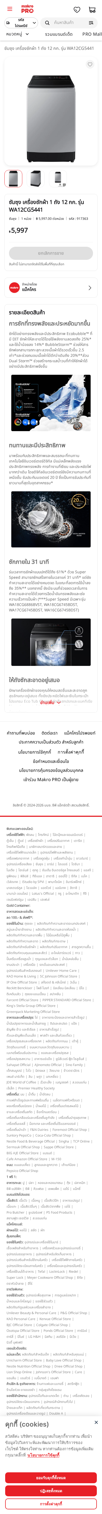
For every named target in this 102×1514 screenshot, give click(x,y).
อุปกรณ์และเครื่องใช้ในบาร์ (41, 1242)
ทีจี (84, 893)
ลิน (30, 1076)
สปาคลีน (55, 994)
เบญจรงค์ (61, 1082)
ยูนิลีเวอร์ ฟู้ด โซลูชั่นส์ (70, 1058)
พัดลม (30, 834)
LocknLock (57, 1271)
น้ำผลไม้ (41, 1106)
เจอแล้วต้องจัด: (17, 1348)
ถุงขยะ (28, 923)
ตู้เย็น (10, 840)
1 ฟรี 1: (12, 1176)
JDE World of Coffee (21, 1082)
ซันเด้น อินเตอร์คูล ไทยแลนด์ (60, 870)
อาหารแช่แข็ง (43, 1058)
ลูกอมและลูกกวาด (45, 1164)
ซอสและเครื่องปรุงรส (55, 1052)
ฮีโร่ (30, 1283)
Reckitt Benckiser (19, 988)
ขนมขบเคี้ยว (22, 1164)
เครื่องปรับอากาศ (58, 840)
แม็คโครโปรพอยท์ (79, 733)
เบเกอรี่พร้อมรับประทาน (22, 1052)
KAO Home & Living (21, 976)
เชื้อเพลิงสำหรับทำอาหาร (22, 1248)
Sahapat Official (18, 1064)
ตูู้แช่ (21, 840)
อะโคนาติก (72, 893)
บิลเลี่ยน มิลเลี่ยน (64, 988)
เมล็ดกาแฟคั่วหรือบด (66, 1100)
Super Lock (15, 1277)
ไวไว (28, 1070)
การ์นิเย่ (82, 1330)
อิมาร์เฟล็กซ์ (74, 881)
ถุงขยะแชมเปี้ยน (35, 994)
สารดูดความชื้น (81, 947)
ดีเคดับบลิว (14, 994)
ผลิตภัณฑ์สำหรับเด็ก (35, 1354)
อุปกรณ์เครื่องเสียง (19, 864)
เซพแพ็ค (53, 1188)
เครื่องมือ (29, 964)
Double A (56, 1413)
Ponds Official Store (58, 1330)
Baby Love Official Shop (63, 1360)
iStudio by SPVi (33, 881)
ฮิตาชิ (73, 887)
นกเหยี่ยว (52, 1076)
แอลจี (87, 870)
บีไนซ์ (20, 1336)
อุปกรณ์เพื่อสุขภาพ (38, 1295)
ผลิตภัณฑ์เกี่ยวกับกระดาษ (43, 1407)
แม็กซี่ (77, 1188)
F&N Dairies (39, 1129)
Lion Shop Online (19, 1372)
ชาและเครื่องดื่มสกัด (19, 1112)
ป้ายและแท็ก (14, 1407)
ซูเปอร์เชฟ (35, 1212)
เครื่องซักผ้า (35, 840)
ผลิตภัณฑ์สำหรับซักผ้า (21, 947)
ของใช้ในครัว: (15, 1242)
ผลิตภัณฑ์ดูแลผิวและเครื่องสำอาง (29, 1307)
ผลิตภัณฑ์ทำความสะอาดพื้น (24, 935)
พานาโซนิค (55, 881)
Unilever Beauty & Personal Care (31, 1313)
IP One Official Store (22, 982)
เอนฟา (54, 1378)
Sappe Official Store (59, 1147)
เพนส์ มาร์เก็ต (15, 1076)
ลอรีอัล (61, 1336)
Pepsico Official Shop (22, 1170)
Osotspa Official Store (23, 1330)
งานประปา (13, 964)
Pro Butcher (15, 1212)
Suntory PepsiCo (19, 1135)
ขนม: (10, 1164)
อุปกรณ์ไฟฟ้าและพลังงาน (56, 852)
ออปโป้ (62, 876)
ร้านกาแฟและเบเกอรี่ (50, 1383)
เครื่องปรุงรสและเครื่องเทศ (24, 1041)
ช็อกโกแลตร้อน (46, 1112)
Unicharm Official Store (24, 1360)
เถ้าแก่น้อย (68, 1164)
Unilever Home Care (61, 970)
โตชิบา (76, 864)
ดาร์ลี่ (10, 1336)
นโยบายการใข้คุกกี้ (43, 1455)
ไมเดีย (10, 870)
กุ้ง (68, 1182)
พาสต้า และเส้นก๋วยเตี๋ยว (56, 1035)
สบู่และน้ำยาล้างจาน (19, 929)
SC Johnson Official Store (58, 976)
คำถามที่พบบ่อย (21, 733)
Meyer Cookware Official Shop (50, 1277)
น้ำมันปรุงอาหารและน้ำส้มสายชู (26, 1023)
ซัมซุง (39, 864)
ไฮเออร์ (62, 864)
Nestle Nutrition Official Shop (28, 1366)
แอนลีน (11, 1378)
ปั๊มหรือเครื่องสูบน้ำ (19, 958)
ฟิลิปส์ (24, 876)
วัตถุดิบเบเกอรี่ (16, 1047)
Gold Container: (18, 905)
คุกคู (35, 870)
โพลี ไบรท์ (42, 988)
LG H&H (34, 1336)
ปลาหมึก (79, 1182)
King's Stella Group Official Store (31, 1005)
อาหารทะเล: (14, 1182)
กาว (77, 953)
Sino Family (74, 1064)
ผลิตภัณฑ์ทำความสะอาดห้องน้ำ (56, 929)
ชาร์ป (50, 864)
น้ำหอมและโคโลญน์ (19, 1301)
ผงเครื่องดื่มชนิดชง (19, 1106)
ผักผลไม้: (12, 1230)
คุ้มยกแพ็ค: (14, 1236)
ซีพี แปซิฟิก (14, 1188)
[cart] (92, 9)
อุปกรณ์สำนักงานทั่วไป (58, 1401)
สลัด (33, 1230)
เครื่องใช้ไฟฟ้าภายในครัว (67, 1259)
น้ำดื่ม (31, 1094)
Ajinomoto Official (48, 1064)
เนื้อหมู (35, 1200)
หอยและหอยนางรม (50, 1182)
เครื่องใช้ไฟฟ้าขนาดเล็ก (21, 852)
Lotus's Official (43, 893)
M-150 (56, 1159)
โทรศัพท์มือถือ (16, 846)
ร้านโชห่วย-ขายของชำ (21, 1389)
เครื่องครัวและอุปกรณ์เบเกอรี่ (61, 1248)
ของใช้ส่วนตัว (44, 1301)
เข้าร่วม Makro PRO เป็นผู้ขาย (51, 779)
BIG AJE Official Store (23, 1153)
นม (22, 1094)
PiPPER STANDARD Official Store (66, 1000)
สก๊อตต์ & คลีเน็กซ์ (53, 982)
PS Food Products (59, 1212)
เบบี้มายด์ (40, 1378)
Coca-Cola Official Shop (53, 1135)
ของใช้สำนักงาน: (17, 1395)
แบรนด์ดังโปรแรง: (18, 1194)
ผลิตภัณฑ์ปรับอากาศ (53, 947)
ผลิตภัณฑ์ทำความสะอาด (22, 941)
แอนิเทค (60, 887)
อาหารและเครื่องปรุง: (20, 1017)
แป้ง (74, 1023)
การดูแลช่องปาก (65, 1295)
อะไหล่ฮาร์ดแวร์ (61, 953)
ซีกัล (74, 876)
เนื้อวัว (23, 1200)
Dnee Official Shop (68, 1366)
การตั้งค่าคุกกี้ (71, 752)
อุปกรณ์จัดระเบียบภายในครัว (25, 1265)
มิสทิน (48, 1336)
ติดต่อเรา (50, 733)
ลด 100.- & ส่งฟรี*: (20, 917)
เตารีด (78, 840)
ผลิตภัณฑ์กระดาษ (54, 941)
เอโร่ (66, 1188)
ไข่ (36, 1017)
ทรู (59, 893)
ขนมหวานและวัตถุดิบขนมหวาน (49, 1047)
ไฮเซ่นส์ (23, 870)
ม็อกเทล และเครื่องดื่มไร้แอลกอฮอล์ (52, 1123)
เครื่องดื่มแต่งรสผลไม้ (64, 1106)
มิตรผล (40, 1070)
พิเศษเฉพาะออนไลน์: (20, 828)
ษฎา (39, 1076)
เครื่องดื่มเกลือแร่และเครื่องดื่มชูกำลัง (30, 1117)
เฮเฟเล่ (45, 899)
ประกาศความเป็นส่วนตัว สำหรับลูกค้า (51, 742)
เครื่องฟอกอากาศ (18, 858)
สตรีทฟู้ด (73, 1383)
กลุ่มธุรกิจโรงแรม (50, 1389)
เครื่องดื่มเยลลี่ (16, 1123)
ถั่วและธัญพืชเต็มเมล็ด (21, 1035)
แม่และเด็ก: (14, 1354)
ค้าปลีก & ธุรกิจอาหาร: (21, 1383)
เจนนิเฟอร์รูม (15, 899)
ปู (23, 1182)
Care (78, 1372)
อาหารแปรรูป (71, 1200)
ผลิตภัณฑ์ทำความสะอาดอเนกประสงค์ (61, 923)
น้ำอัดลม (44, 1094)
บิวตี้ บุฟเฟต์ (15, 1342)
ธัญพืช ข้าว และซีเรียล (21, 1029)
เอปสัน (31, 899)
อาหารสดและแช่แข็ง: (20, 911)
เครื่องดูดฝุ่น (41, 858)
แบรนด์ (47, 1153)
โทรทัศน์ (43, 834)
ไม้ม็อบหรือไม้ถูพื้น (57, 935)
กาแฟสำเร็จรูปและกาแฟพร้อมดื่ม (28, 1100)
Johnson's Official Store (53, 1372)
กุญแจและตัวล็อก (46, 958)
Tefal (41, 1271)
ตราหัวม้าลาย (15, 1283)
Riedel (73, 1271)
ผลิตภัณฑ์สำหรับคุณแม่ (68, 1354)
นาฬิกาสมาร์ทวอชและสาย (45, 846)
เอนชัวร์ (25, 1378)
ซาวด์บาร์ (82, 858)
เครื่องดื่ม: (13, 1094)
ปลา (31, 1182)
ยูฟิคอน (11, 876)
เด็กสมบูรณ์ (14, 1070)
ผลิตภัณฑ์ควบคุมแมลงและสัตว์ (27, 953)
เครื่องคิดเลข (81, 1395)
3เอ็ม (73, 982)
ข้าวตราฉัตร (71, 1070)
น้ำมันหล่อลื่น (70, 958)
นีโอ (81, 988)
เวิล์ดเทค (12, 881)
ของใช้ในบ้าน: (15, 923)
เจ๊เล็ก (10, 1088)
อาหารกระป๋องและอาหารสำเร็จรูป (63, 1017)
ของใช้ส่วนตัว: (16, 1295)
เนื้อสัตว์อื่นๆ (28, 1206)
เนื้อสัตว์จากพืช (50, 1206)
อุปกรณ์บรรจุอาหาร (19, 1254)
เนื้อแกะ (11, 1206)
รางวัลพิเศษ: (15, 1289)
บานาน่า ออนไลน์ (17, 893)
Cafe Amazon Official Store (27, 1159)
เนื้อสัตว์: (12, 1200)
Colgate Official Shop (52, 1325)
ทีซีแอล (37, 876)
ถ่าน (66, 1395)
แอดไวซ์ (46, 887)
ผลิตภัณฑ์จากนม (57, 1041)
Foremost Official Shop (69, 1129)
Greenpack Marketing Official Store (33, 1011)
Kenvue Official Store (55, 1319)
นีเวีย (73, 1336)
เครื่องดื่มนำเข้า (16, 1129)
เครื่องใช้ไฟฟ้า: (16, 834)
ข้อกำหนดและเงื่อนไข (51, 761)
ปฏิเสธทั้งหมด (51, 1491)
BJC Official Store (19, 1325)
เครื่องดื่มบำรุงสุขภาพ (72, 1117)
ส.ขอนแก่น (79, 1082)
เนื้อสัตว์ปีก (51, 1200)
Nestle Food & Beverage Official (31, 1141)
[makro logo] (27, 9)
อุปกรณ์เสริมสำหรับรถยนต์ (24, 970)
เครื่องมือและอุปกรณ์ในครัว (64, 1265)
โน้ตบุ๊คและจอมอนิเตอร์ (68, 834)
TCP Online (81, 1141)
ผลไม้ (23, 1230)
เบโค (84, 876)
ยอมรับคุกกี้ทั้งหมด (51, 1478)
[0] (9, 9)
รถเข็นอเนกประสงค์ (52, 964)
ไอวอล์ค (31, 887)
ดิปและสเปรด (58, 1023)
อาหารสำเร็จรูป (49, 1029)
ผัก (43, 1230)
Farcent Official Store (22, 1000)
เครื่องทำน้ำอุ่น (63, 858)
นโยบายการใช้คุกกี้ (34, 752)
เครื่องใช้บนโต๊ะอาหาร (20, 1271)
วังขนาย (54, 1070)
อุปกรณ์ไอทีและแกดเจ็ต (44, 1395)
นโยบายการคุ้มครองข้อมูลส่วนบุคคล (51, 770)
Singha (64, 1141)
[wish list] (77, 9)
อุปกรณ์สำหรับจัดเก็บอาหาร (54, 1254)
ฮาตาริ (50, 876)
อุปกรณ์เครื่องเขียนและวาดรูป (26, 1413)
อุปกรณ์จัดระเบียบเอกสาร (23, 1401)
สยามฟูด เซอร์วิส (18, 1218)
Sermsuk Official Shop (23, 1147)
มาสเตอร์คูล (14, 887)
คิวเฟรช (38, 1188)
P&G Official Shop (73, 1313)
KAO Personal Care (21, 1319)
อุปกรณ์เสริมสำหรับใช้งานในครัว (27, 1259)
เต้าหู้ (75, 1041)
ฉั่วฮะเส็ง (45, 1082)
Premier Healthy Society (36, 1088)
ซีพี (27, 1188)
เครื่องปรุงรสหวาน (18, 1058)
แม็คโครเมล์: (15, 1224)
